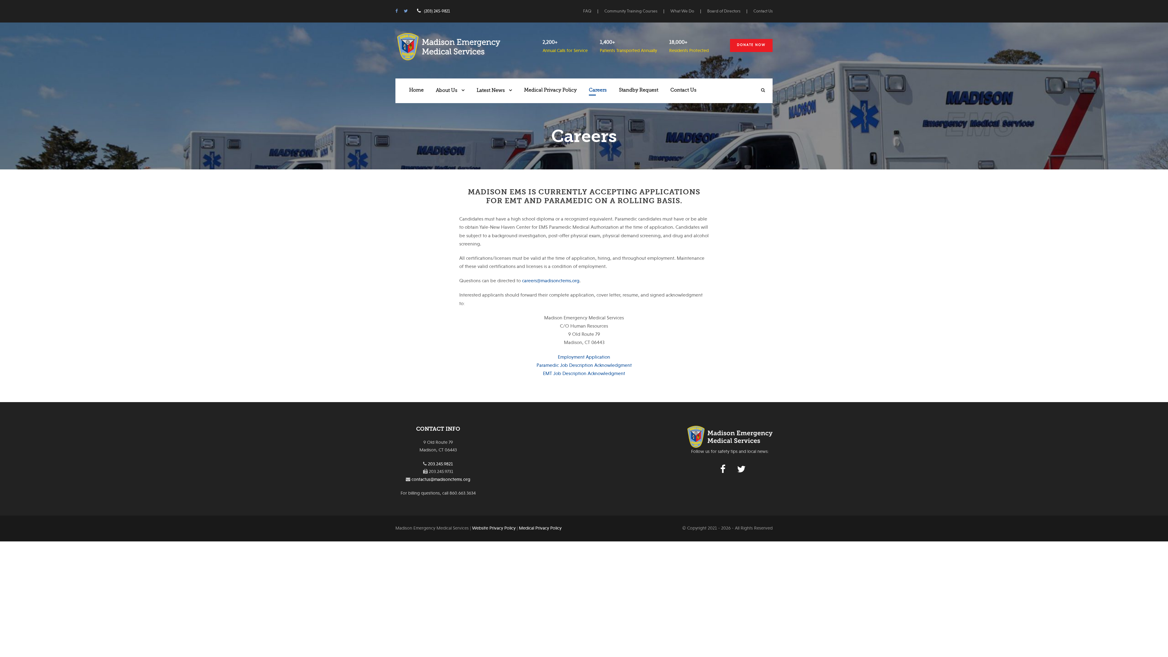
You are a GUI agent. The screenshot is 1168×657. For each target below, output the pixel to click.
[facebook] (396, 11)
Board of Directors (723, 11)
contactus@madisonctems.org (441, 479)
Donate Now (751, 45)
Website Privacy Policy (494, 528)
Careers (598, 90)
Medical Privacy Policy (550, 90)
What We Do (682, 11)
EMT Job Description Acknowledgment (584, 373)
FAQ (587, 11)
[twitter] (406, 11)
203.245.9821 (440, 464)
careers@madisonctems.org (550, 280)
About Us (446, 90)
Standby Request (638, 90)
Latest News (491, 90)
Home (416, 90)
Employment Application (584, 357)
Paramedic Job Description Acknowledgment (584, 365)
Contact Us (763, 11)
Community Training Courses (630, 11)
